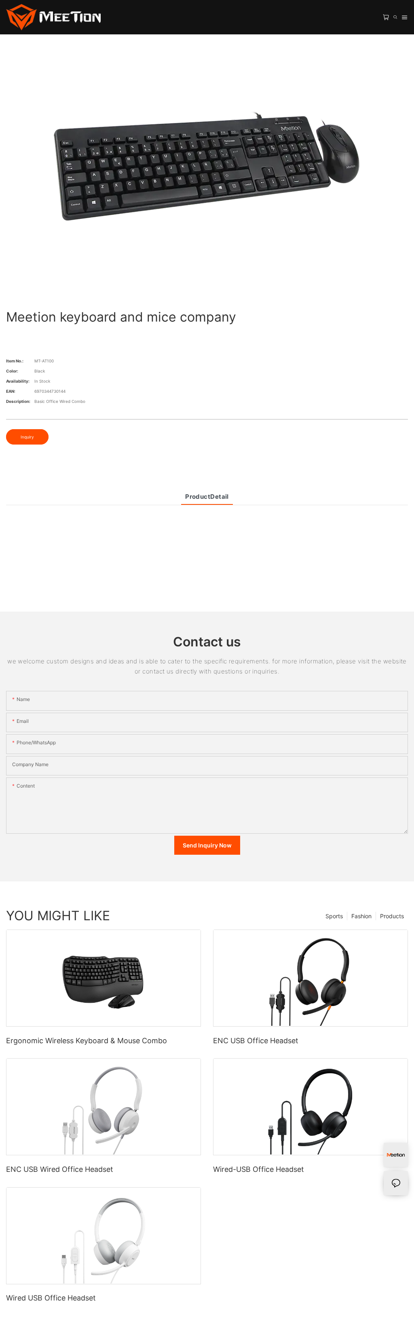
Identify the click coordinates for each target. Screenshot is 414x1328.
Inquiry (27, 436)
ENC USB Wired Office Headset (59, 1169)
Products (392, 916)
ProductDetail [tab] (207, 496)
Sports (334, 916)
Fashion (361, 916)
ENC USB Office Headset (255, 1040)
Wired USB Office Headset (51, 1298)
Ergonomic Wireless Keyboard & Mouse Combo (86, 1040)
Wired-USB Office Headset (258, 1169)
